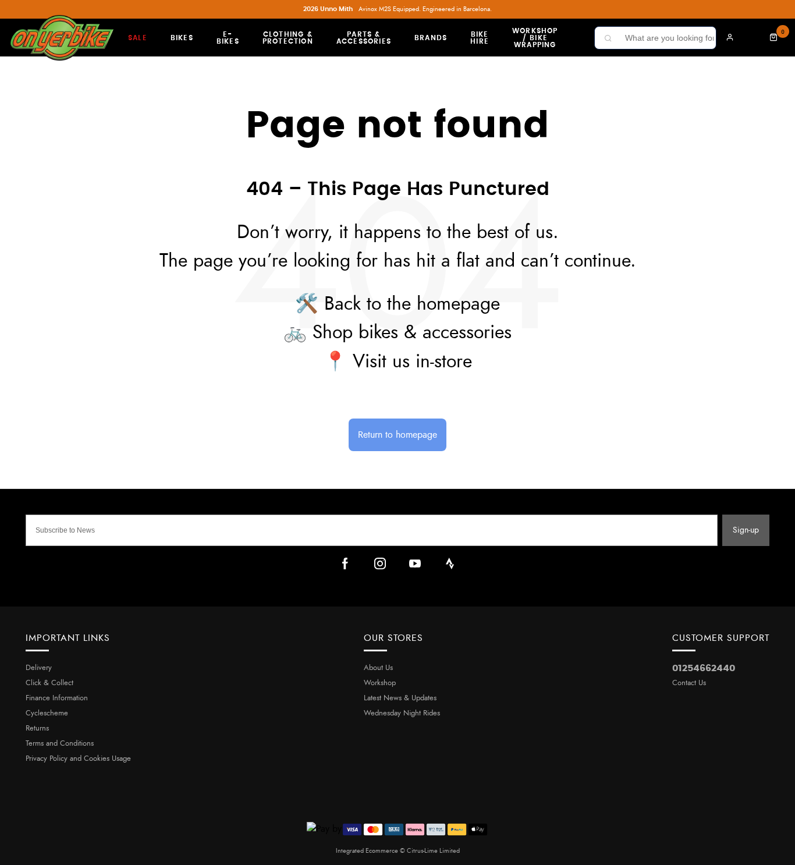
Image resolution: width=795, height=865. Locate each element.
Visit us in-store (412, 361)
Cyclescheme (47, 713)
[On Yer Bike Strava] (450, 563)
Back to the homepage (412, 304)
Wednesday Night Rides (402, 713)
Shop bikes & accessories (412, 332)
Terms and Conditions (60, 743)
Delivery (39, 668)
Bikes (182, 37)
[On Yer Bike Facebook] (345, 563)
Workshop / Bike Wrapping (535, 37)
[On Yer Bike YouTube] (415, 563)
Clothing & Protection (287, 38)
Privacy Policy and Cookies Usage (78, 759)
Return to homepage (397, 434)
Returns (37, 728)
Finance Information (57, 698)
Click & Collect (49, 683)
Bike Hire (479, 38)
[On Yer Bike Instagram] (380, 563)
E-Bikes (228, 38)
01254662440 (703, 668)
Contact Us (689, 683)
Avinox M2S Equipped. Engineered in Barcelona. (397, 9)
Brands (430, 37)
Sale (137, 37)
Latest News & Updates (400, 698)
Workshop (380, 683)
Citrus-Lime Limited (433, 851)
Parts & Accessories (363, 38)
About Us (378, 668)
